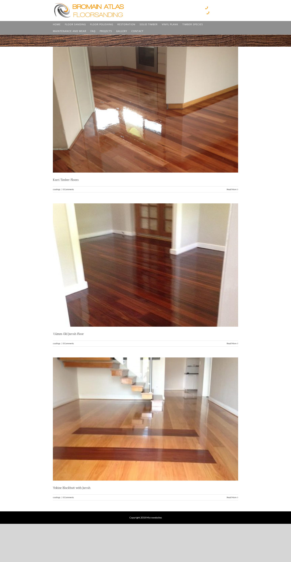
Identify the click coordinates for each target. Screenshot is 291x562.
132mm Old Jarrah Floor (68, 334)
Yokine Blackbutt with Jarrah (71, 488)
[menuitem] (57, 24)
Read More (231, 189)
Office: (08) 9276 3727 (223, 8)
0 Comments (68, 189)
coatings (56, 189)
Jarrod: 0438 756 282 (224, 13)
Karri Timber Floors (66, 180)
